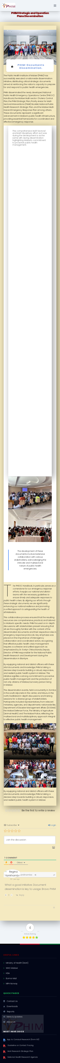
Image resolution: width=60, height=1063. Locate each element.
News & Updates (14, 1016)
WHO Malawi (12, 968)
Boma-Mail (11, 978)
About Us (11, 1021)
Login (53, 825)
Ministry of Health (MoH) (17, 962)
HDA (8, 973)
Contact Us (12, 1001)
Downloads (12, 1006)
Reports (10, 1011)
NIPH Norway (11, 983)
